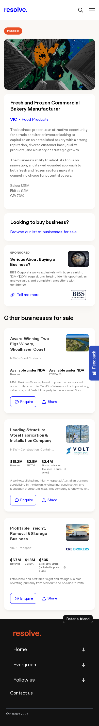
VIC (13, 119)
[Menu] (92, 10)
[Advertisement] (78, 259)
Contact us (21, 693)
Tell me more (28, 295)
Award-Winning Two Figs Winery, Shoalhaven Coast (29, 344)
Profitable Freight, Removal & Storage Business (28, 534)
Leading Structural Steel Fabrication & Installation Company (30, 435)
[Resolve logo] (15, 10)
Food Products (35, 119)
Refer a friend (78, 619)
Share (52, 401)
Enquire (26, 401)
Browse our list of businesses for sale (43, 232)
